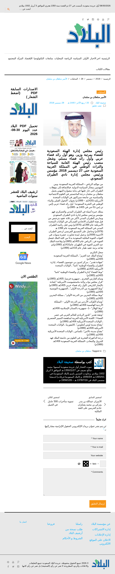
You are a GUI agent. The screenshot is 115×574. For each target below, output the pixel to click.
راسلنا (79, 523)
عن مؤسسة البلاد (101, 523)
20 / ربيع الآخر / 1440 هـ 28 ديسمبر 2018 (69, 103)
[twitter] (88, 19)
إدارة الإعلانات (103, 534)
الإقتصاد (28, 58)
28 (82, 79)
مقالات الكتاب (103, 69)
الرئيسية (106, 58)
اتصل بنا (23, 522)
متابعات (49, 58)
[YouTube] (103, 19)
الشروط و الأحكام (73, 538)
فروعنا (51, 523)
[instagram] (93, 19)
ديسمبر (89, 79)
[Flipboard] (108, 19)
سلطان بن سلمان (83, 351)
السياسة (77, 58)
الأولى (86, 58)
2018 (98, 79)
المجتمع (12, 58)
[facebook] (83, 19)
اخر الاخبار (95, 58)
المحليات (58, 58)
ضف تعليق (97, 106)
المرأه (20, 58)
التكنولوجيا (39, 58)
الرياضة (68, 58)
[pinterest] (98, 19)
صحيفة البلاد (101, 103)
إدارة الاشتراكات (101, 529)
